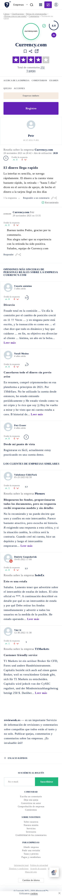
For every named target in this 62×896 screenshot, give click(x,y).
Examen (54, 80)
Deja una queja (31, 800)
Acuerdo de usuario (38, 869)
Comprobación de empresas (31, 806)
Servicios (31, 828)
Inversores (31, 832)
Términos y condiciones (19, 869)
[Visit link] (36, 51)
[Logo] (31, 31)
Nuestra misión (31, 825)
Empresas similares (31, 96)
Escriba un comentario (31, 796)
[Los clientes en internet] (7, 4)
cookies (34, 893)
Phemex (40, 493)
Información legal (21, 865)
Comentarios (39, 80)
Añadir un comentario (48, 4)
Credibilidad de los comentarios (31, 835)
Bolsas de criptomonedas (36, 14)
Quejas (7, 88)
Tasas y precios (31, 854)
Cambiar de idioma (31, 880)
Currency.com (44, 149)
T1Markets (42, 648)
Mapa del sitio (31, 872)
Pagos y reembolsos (31, 857)
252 (43, 67)
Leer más (10, 342)
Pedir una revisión (31, 850)
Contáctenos (31, 810)
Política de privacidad (39, 865)
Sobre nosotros (31, 822)
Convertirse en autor (31, 803)
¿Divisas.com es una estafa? (15, 16)
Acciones (19, 88)
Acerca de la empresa (16, 80)
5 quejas (31, 70)
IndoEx (39, 575)
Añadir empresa (31, 847)
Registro (31, 108)
